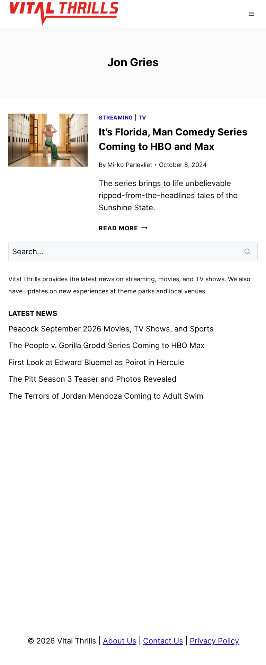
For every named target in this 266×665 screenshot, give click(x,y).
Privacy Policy (214, 640)
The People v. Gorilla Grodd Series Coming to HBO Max (106, 345)
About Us (119, 640)
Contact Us (163, 640)
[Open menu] (251, 13)
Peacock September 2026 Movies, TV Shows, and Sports (111, 328)
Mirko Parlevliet (129, 164)
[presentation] (48, 140)
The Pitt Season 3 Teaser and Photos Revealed (92, 378)
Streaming (116, 117)
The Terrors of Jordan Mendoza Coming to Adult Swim (105, 395)
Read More (123, 228)
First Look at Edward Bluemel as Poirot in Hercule (96, 362)
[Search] (248, 251)
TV (143, 117)
